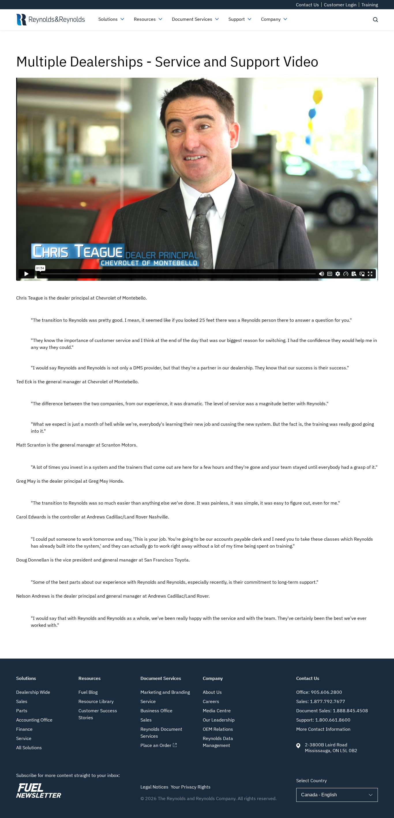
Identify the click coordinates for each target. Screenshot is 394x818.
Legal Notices (154, 787)
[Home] (50, 19)
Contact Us (307, 5)
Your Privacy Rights (191, 787)
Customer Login (340, 5)
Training (369, 5)
